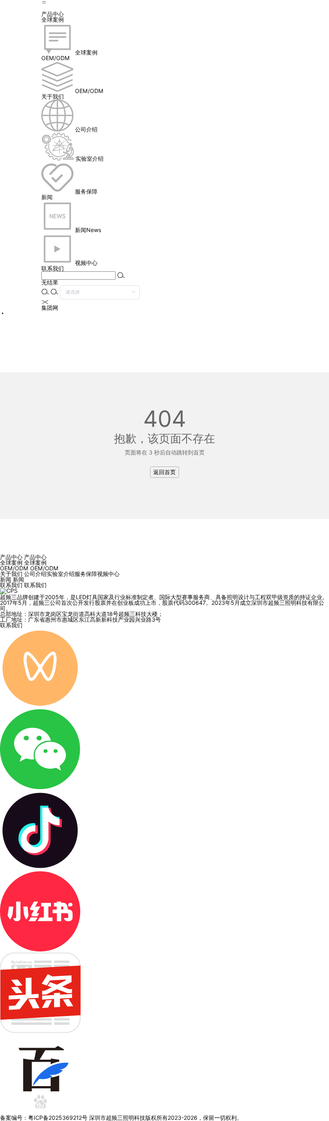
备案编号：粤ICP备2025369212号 (43, 1118)
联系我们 (11, 625)
